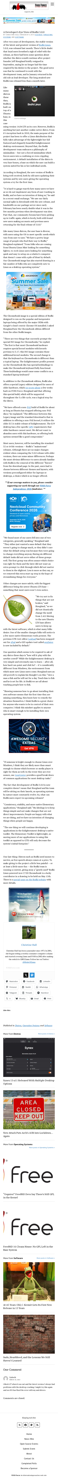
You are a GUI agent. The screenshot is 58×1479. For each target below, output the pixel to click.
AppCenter (20, 775)
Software (19, 37)
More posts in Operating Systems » (42, 1147)
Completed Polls (29, 1463)
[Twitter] (25, 975)
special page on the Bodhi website (29, 879)
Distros (38, 35)
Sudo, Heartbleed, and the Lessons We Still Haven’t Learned (26, 1359)
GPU (31, 426)
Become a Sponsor (29, 1468)
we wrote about (33, 387)
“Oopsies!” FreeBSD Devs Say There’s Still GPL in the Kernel (28, 1195)
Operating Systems (31, 1025)
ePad (13, 642)
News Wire (29, 1438)
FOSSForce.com (13, 967)
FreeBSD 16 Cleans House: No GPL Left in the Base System (28, 1248)
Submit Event (29, 1448)
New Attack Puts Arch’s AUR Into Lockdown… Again (28, 1134)
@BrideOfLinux (29, 962)
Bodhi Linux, (45, 44)
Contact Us (29, 1458)
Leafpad (32, 638)
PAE (29, 407)
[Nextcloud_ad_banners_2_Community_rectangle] (29, 531)
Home (29, 1434)
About (29, 1453)
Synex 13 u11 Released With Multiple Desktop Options (28, 1082)
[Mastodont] (32, 975)
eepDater (48, 642)
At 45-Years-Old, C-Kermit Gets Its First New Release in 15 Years (27, 1306)
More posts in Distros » (46, 1034)
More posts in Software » (46, 1258)
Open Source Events (29, 1443)
